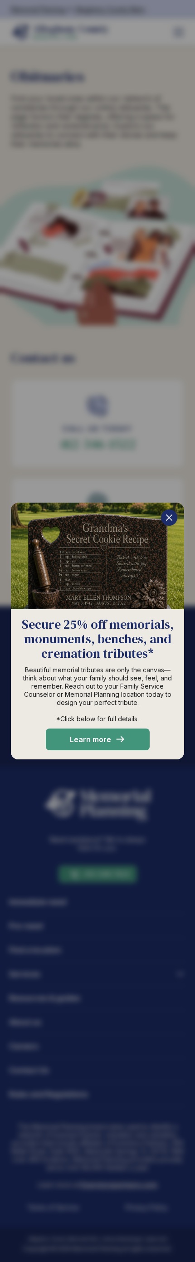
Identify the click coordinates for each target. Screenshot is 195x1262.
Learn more (90, 739)
